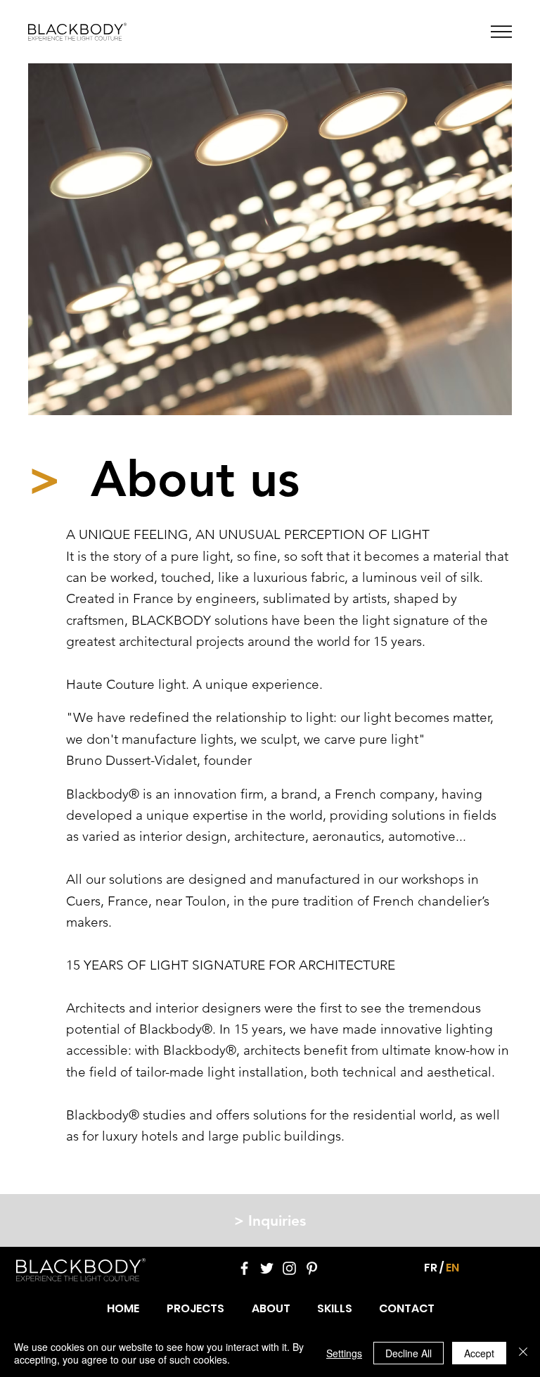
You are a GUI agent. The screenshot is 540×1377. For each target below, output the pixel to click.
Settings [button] (344, 1353)
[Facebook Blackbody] (244, 1268)
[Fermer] (523, 1353)
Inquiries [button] (270, 1220)
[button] (501, 31)
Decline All (408, 1353)
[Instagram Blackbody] (289, 1268)
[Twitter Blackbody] (267, 1268)
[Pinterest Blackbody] (312, 1268)
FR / (434, 1267)
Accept (479, 1353)
